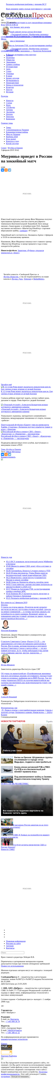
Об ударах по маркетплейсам (13, 673)
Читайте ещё (6, 384)
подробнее (5, 1076)
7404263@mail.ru (14, 1030)
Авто (8, 69)
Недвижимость (12, 80)
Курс (3, 25)
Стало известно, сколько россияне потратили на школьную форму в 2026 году (29, 585)
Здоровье (10, 73)
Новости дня (6, 557)
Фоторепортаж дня (9, 708)
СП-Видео (10, 107)
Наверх (4, 1043)
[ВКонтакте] (2, 170)
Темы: (8, 127)
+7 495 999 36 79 (13, 1021)
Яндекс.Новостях (11, 277)
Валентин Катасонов (42, 37)
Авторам (10, 946)
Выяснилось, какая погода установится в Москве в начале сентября (26, 579)
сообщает (24, 231)
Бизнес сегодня (12, 78)
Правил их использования (12, 966)
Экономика (11, 62)
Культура (10, 87)
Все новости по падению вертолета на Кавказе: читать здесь (23, 812)
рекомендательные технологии (14, 1039)
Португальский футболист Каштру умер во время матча (25, 425)
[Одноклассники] (6, 170)
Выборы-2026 (12, 137)
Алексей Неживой (9, 697)
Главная (9, 55)
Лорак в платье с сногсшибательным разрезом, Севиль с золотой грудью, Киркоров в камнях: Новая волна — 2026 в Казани (27, 712)
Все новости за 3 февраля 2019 (14, 602)
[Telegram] (9, 170)
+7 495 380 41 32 (13, 1033)
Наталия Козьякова (9, 630)
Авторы (9, 110)
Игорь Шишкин (8, 665)
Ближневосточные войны (17, 132)
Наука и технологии (14, 85)
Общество (10, 60)
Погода (9, 90)
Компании (10, 119)
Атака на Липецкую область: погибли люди (27, 582)
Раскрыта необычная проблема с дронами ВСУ (26, 4)
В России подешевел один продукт (21, 55)
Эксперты (10, 112)
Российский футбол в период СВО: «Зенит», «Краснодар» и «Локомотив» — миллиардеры (26, 437)
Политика (10, 57)
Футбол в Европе (15, 148)
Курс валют (11, 139)
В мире (9, 76)
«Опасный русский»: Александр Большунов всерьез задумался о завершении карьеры (23, 410)
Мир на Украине (13, 134)
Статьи (9, 103)
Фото (8, 105)
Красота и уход (12, 141)
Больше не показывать (20, 1077)
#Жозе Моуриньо (13, 452)
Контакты (10, 948)
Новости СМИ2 (8, 849)
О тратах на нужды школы (12, 607)
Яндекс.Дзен (17, 279)
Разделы (4, 96)
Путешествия (11, 67)
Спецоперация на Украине (17, 130)
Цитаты (9, 114)
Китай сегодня (12, 143)
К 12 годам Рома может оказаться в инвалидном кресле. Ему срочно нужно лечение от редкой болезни (27, 392)
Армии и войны (13, 64)
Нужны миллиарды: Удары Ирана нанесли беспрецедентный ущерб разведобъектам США (27, 574)
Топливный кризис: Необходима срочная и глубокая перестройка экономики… (24, 35)
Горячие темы (7, 123)
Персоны (10, 116)
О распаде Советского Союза (13, 641)
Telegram (27, 279)
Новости (9, 100)
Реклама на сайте (13, 943)
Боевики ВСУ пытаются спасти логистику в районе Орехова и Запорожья (27, 595)
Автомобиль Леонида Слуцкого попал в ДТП (28, 571)
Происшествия (12, 83)
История (9, 92)
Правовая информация (15, 941)
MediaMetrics (38, 279)
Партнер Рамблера (9, 1056)
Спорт (8, 71)
